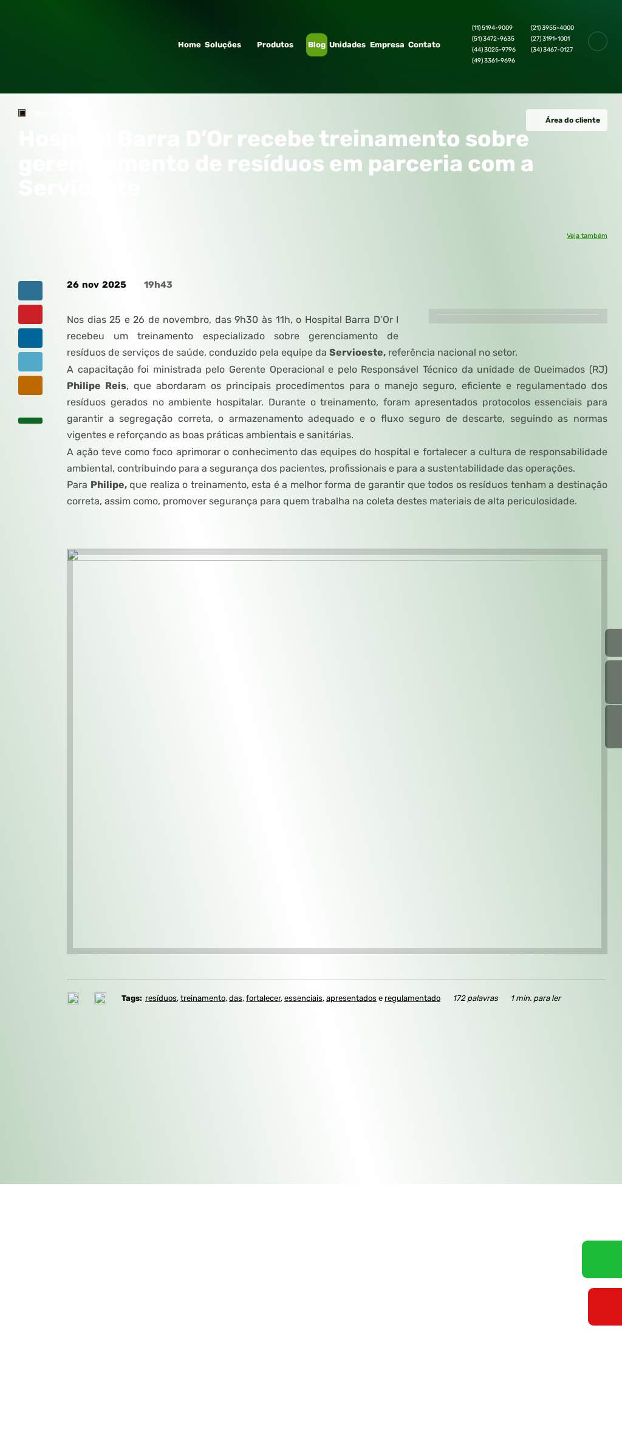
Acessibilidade (36, 1371)
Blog (317, 44)
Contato (424, 44)
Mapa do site (319, 1195)
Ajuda (220, 1225)
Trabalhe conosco (139, 1213)
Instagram (517, 1279)
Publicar (30, 338)
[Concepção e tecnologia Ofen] (34, 1403)
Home (189, 44)
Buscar (597, 41)
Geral (65, 113)
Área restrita (320, 1210)
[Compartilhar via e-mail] (30, 385)
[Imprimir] (74, 998)
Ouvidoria (138, 1228)
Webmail (225, 1195)
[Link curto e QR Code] (36, 1420)
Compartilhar (30, 290)
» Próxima (613, 682)
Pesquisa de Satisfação (125, 1253)
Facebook (477, 1279)
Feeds (221, 1210)
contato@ (475, 1155)
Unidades (347, 44)
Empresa (387, 44)
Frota (44, 1239)
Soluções (223, 44)
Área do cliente (572, 120)
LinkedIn (557, 1279)
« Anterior (613, 726)
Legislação (140, 1276)
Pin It (30, 314)
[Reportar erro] (101, 998)
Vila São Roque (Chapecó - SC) (494, 1254)
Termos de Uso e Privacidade (89, 1382)
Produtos (275, 44)
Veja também (587, 236)
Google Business (597, 1279)
